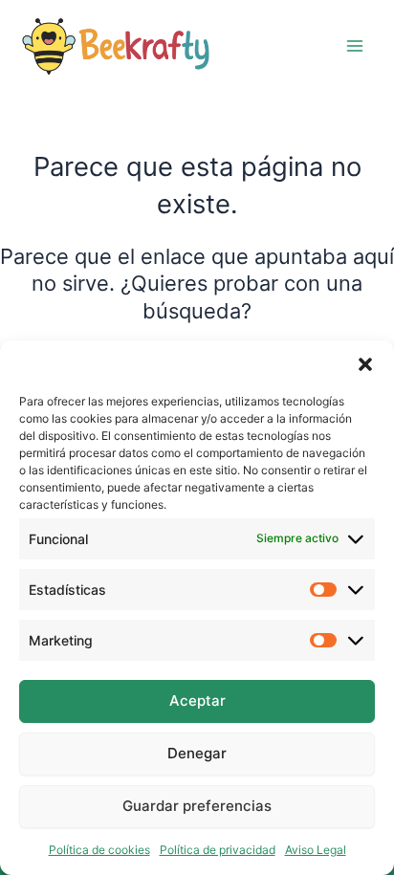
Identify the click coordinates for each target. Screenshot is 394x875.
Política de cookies (99, 849)
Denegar (197, 753)
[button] (365, 364)
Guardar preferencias (197, 806)
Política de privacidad (217, 849)
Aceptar (197, 700)
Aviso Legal (315, 849)
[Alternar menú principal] (355, 46)
